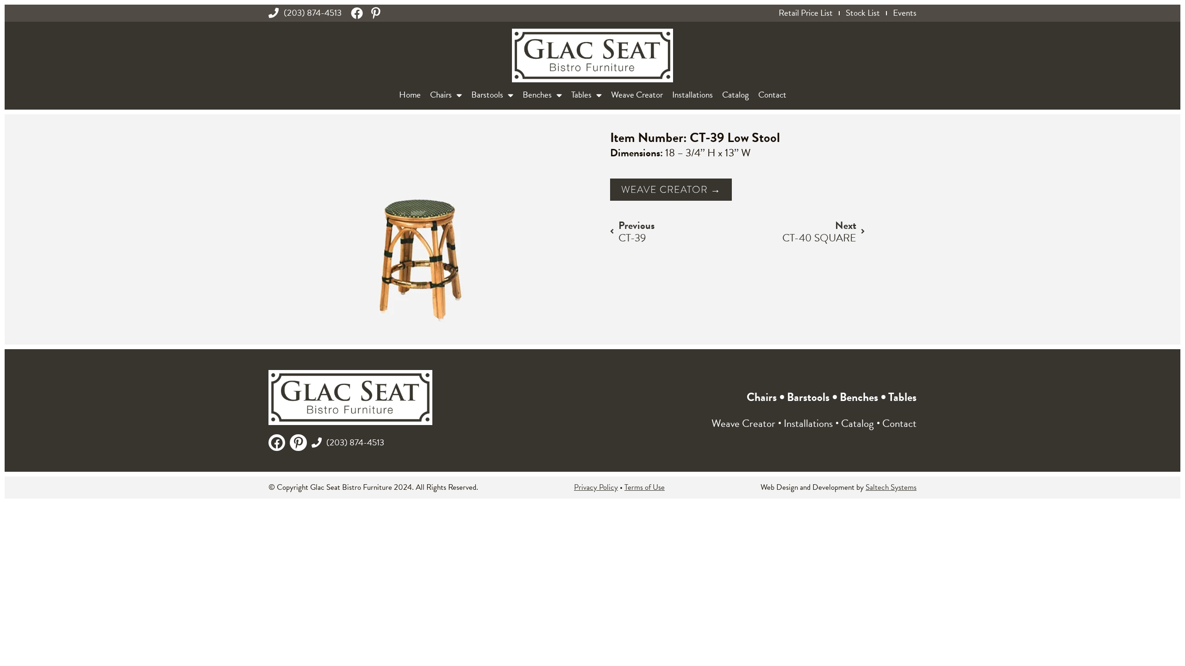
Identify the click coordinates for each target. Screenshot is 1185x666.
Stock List (863, 13)
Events (905, 13)
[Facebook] (357, 13)
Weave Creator (637, 94)
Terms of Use (644, 487)
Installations (692, 94)
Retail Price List (806, 13)
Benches (537, 94)
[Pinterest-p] (376, 13)
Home (410, 94)
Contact (772, 94)
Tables (581, 94)
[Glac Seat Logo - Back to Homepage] (592, 56)
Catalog (735, 94)
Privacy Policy (596, 487)
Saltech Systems (891, 487)
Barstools (487, 94)
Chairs (441, 94)
